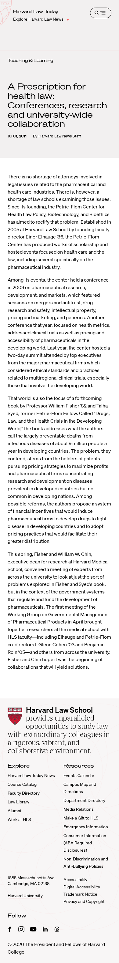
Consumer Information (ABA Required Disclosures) (84, 843)
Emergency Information (85, 827)
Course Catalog (22, 784)
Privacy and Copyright (84, 901)
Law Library (18, 802)
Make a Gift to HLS (80, 818)
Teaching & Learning (30, 60)
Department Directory (84, 800)
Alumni (14, 810)
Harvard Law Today (36, 11)
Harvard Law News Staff (59, 136)
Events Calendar (78, 775)
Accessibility (75, 879)
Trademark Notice (80, 894)
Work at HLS (19, 819)
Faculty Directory (24, 793)
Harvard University (25, 895)
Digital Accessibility (81, 887)
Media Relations (78, 809)
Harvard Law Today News (31, 775)
